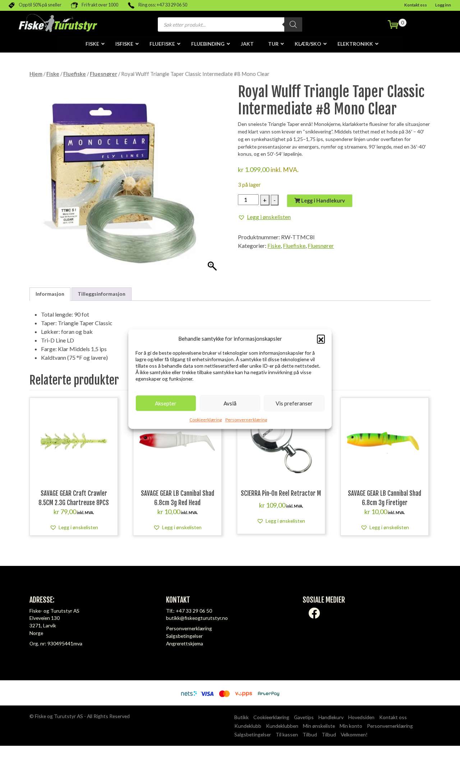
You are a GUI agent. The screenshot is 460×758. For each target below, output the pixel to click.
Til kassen (287, 734)
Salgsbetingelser (184, 636)
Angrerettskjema (184, 643)
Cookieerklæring (205, 419)
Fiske (52, 74)
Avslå (230, 403)
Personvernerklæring (246, 419)
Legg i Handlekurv (322, 201)
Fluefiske (74, 74)
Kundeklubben (282, 726)
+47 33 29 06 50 (194, 611)
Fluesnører (103, 74)
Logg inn (443, 5)
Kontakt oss (415, 5)
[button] (321, 338)
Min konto (351, 726)
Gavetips (304, 717)
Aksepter (165, 403)
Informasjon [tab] (50, 294)
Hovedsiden (361, 717)
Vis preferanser (294, 403)
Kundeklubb (247, 726)
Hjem (35, 74)
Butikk (241, 717)
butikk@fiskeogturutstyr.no (197, 618)
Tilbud (310, 734)
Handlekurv (331, 717)
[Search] (293, 24)
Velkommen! (354, 734)
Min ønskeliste (319, 726)
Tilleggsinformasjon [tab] (101, 294)
